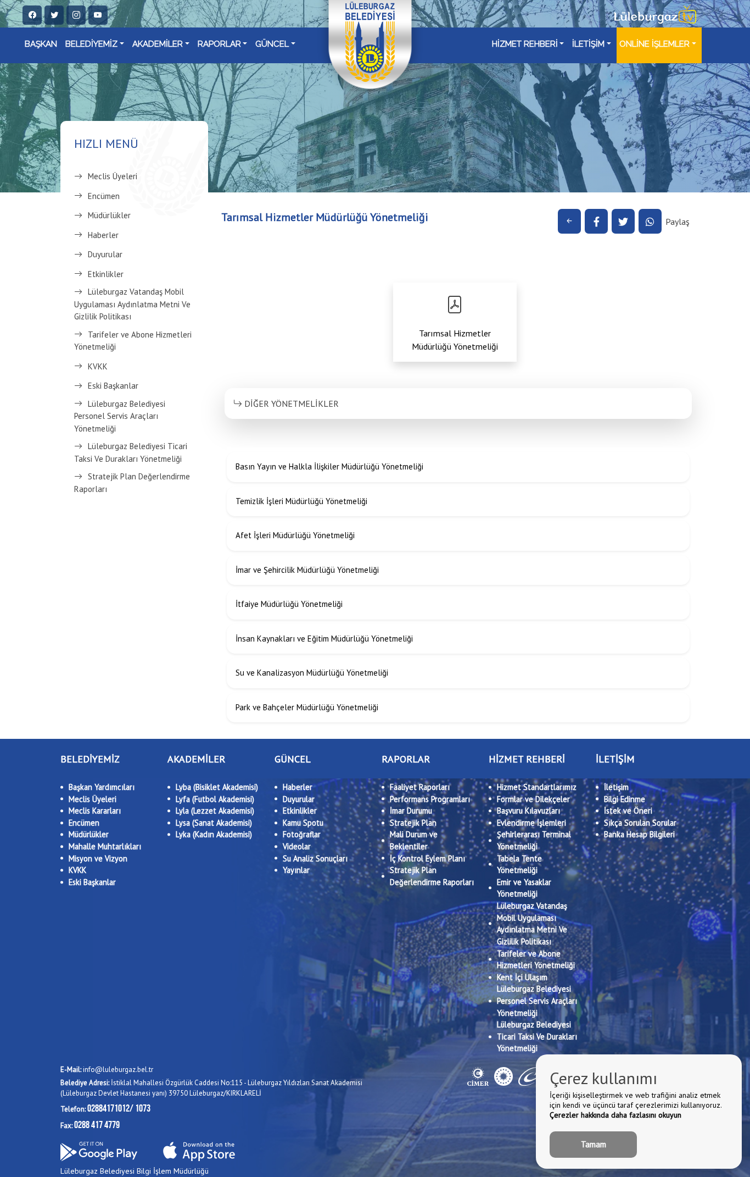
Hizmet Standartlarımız (537, 787)
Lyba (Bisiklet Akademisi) (217, 787)
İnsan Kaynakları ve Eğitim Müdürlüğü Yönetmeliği (324, 638)
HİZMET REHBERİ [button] (525, 44)
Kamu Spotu (303, 822)
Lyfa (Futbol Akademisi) (215, 799)
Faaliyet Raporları (420, 787)
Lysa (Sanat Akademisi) (214, 822)
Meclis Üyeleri (112, 176)
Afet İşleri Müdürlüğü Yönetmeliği (295, 535)
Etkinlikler (106, 274)
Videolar (297, 846)
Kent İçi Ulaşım (522, 977)
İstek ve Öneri (628, 810)
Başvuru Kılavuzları (528, 810)
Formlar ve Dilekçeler (533, 799)
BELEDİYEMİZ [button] (91, 44)
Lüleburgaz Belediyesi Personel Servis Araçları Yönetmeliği (119, 416)
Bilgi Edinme (624, 799)
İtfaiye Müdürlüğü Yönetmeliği (289, 604)
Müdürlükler (109, 215)
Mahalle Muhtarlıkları (105, 846)
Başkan (41, 44)
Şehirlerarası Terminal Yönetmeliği (534, 840)
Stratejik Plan (413, 822)
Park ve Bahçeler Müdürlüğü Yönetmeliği (307, 707)
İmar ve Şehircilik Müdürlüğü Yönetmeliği (307, 570)
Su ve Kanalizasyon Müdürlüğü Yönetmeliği (312, 672)
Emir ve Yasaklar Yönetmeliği (524, 888)
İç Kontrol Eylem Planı (427, 858)
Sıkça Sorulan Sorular (640, 822)
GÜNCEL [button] (272, 44)
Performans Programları (430, 799)
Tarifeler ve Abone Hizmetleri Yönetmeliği (133, 340)
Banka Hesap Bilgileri (639, 834)
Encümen (104, 196)
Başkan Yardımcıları (102, 787)
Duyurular (105, 254)
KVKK (98, 366)
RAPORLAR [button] (219, 44)
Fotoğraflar (302, 834)
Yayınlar (296, 870)
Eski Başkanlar (113, 385)
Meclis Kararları (95, 810)
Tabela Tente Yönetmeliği (519, 864)
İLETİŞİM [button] (588, 44)
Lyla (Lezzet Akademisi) (215, 810)
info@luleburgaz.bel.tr (106, 1069)
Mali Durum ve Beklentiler (414, 840)
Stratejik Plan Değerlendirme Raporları (132, 482)
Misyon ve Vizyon (98, 858)
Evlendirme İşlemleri (531, 822)
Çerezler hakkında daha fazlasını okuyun (615, 1115)
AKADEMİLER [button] (157, 44)
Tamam (593, 1144)
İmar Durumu (411, 810)
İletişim (616, 787)
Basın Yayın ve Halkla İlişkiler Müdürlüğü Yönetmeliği (329, 466)
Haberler (103, 235)
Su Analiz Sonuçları (315, 858)
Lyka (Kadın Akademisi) (214, 834)
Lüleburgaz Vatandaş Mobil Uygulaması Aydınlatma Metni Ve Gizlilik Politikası (132, 304)
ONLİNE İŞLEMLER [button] (654, 44)
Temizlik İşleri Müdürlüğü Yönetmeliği (301, 501)
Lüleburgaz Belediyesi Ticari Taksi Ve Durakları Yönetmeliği (130, 452)
